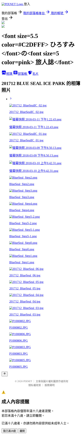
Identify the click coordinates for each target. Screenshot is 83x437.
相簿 (9, 73)
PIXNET (27, 381)
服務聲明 (50, 385)
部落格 (23, 73)
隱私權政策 (34, 385)
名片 (35, 73)
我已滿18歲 (9, 431)
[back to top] (5, 374)
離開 (22, 431)
